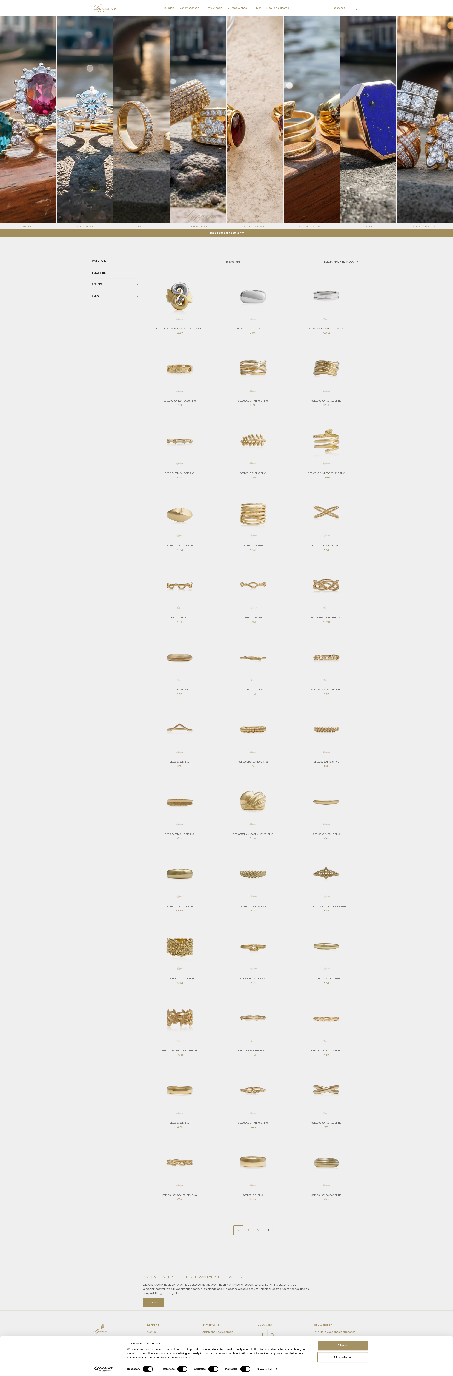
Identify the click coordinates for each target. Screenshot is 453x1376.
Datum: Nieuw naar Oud (339, 261)
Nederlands (338, 8)
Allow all (342, 1345)
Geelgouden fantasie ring (253, 401)
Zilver (257, 8)
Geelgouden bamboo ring (253, 762)
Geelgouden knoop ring (253, 978)
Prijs (95, 296)
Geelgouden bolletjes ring (326, 545)
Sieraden (168, 8)
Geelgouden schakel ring (326, 689)
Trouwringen (214, 8)
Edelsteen (99, 272)
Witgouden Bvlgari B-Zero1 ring (326, 328)
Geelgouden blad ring (253, 473)
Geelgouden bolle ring (179, 545)
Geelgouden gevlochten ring (326, 617)
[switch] (182, 1369)
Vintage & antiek (238, 8)
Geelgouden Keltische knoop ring (326, 906)
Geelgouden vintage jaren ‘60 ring (253, 834)
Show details (265, 1369)
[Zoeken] (355, 8)
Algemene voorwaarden (217, 1332)
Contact (152, 1332)
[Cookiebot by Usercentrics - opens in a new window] (103, 1369)
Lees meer (153, 1302)
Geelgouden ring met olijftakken (179, 1050)
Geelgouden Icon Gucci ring (180, 401)
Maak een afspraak (278, 8)
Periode (97, 284)
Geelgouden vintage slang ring (326, 473)
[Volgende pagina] (268, 1230)
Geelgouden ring (253, 545)
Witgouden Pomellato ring (253, 328)
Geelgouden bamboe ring (253, 1050)
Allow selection (342, 1357)
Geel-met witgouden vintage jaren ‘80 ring (180, 328)
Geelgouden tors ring (326, 762)
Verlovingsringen (190, 8)
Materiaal (99, 260)
